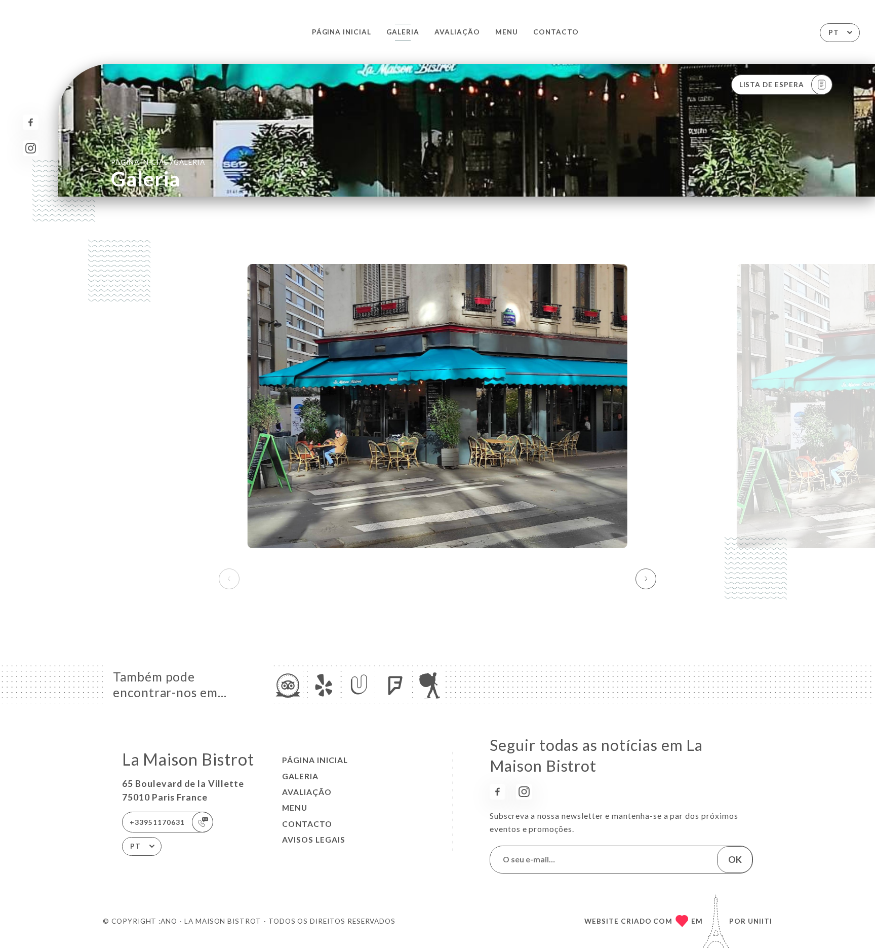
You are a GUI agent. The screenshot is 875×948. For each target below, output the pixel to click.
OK (735, 859)
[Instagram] (30, 148)
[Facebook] (30, 122)
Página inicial (341, 32)
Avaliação (457, 32)
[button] (645, 578)
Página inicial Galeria (158, 161)
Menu (506, 32)
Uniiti (760, 921)
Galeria (402, 32)
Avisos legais (313, 839)
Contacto (556, 32)
